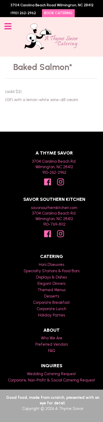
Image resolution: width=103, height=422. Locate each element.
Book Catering (58, 13)
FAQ (51, 350)
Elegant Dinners (51, 283)
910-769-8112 (54, 224)
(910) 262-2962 (23, 13)
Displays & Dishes (51, 277)
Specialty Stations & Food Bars (51, 271)
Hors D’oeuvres (51, 264)
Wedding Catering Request (51, 373)
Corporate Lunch (51, 308)
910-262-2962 (54, 172)
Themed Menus (51, 289)
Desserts (51, 296)
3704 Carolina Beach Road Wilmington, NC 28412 (52, 5)
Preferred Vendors (51, 344)
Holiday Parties (51, 315)
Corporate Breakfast (51, 302)
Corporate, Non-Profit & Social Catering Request (51, 380)
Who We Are (51, 338)
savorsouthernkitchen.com (54, 207)
